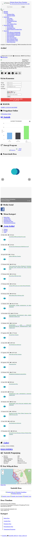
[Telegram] (12, 73)
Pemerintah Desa (11, 28)
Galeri (6, 443)
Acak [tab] (5, 232)
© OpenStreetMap (23, 483)
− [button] (2, 473)
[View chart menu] (30, 121)
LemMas (9, 22)
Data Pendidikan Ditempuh (13, 35)
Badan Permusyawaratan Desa (14, 29)
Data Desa (6, 30)
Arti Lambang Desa (12, 24)
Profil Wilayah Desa (12, 21)
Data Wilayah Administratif (13, 32)
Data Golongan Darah (12, 39)
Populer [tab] (6, 230)
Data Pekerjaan (10, 36)
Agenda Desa (7, 218)
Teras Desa (9, 18)
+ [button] (2, 471)
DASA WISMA (7, 449)
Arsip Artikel (8, 226)
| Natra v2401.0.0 (22, 535)
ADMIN (3, 107)
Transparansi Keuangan (9, 223)
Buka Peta (3, 485)
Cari (23, 7)
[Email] (9, 73)
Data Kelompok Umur (12, 40)
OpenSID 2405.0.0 (13, 535)
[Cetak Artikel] (16, 73)
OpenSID (29, 483)
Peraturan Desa (10, 14)
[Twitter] (5, 73)
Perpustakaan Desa (8, 221)
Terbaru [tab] (6, 229)
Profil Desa (6, 17)
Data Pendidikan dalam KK (13, 33)
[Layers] (29, 471)
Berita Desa (4, 57)
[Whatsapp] (19, 73)
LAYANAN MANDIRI (11, 107)
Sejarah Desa (10, 19)
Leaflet (18, 483)
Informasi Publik (11, 15)
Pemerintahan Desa (8, 25)
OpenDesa (4, 535)
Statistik (6, 117)
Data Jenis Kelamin (11, 37)
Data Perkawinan (11, 42)
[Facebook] (2, 73)
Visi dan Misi (10, 26)
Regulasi (6, 13)
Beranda (6, 11)
